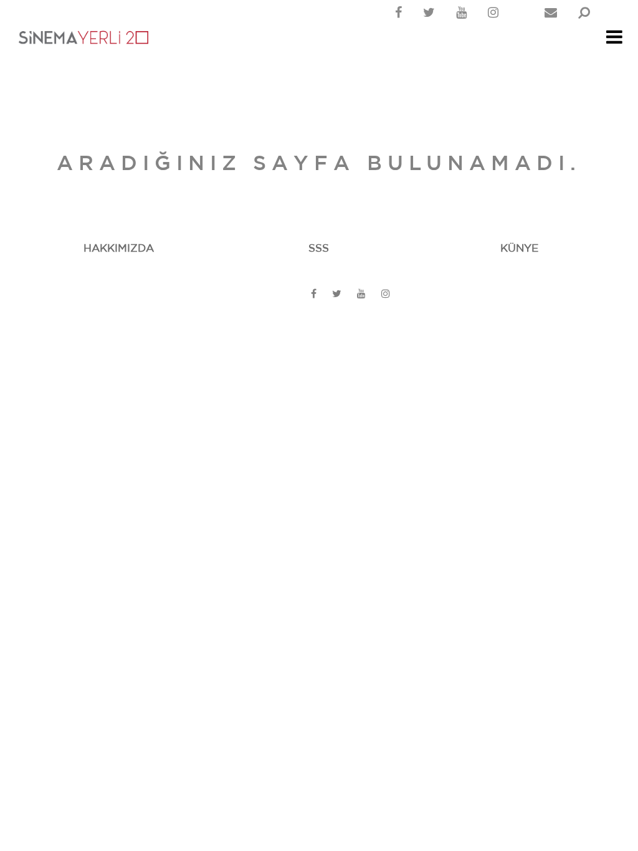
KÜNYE (519, 248)
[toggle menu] (614, 40)
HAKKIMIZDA (118, 248)
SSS (318, 248)
